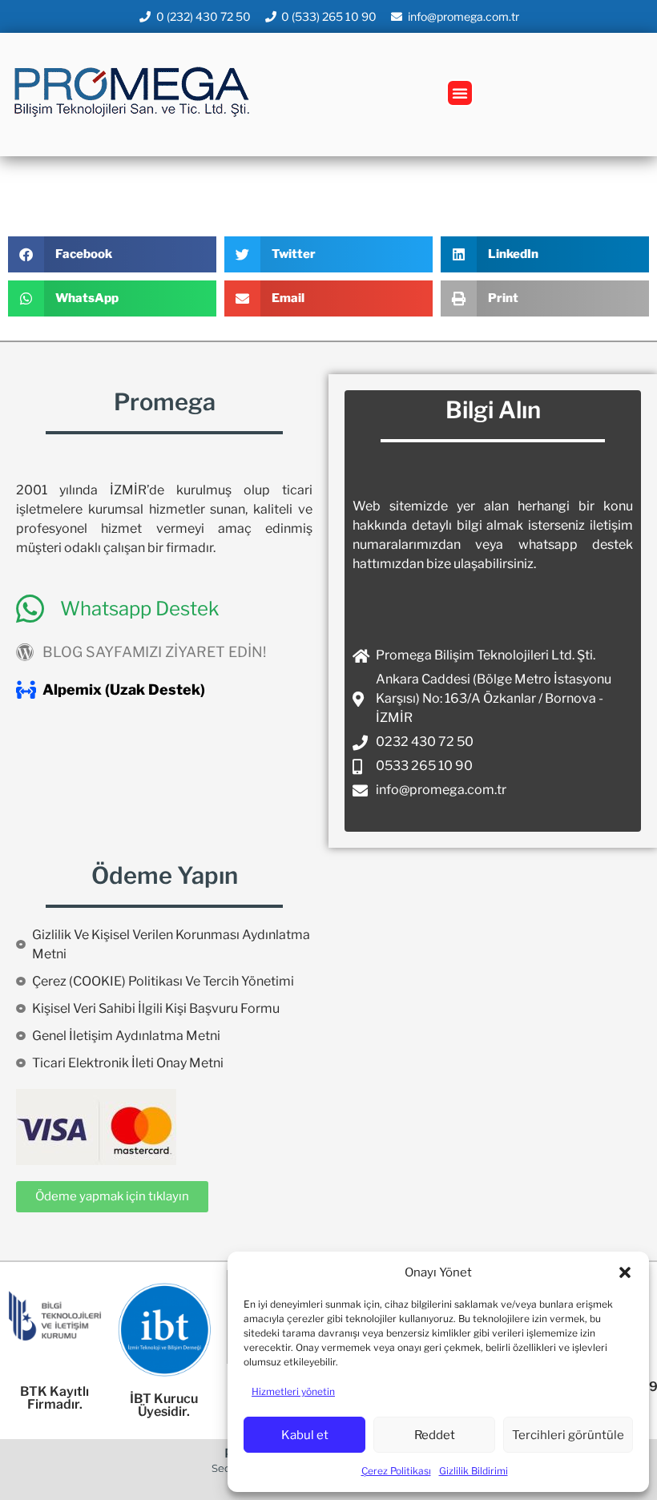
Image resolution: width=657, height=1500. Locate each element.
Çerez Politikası (396, 1471)
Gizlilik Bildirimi (473, 1471)
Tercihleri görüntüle (568, 1435)
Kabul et (304, 1435)
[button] (625, 1272)
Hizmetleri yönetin (293, 1391)
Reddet (434, 1435)
